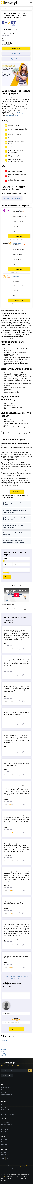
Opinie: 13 (23, 21)
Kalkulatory (4, 1144)
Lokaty (3, 1097)
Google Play (8, 1075)
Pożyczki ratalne (5, 1129)
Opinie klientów (16, 59)
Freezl (2, 1051)
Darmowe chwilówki (6, 1124)
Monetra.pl (4, 1049)
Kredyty (3, 1101)
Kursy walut (4, 1139)
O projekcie (4, 1152)
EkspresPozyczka (17, 210)
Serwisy (4, 1136)
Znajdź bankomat (6, 1092)
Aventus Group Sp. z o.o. (16, 272)
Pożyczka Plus (17, 243)
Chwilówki (4, 1119)
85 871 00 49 (16, 112)
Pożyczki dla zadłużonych (8, 1114)
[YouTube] (3, 1158)
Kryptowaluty (4, 1142)
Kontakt (3, 1154)
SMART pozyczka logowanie (12, 198)
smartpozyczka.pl (24, 114)
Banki (3, 1084)
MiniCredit (16, 276)
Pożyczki (3, 1107)
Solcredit (3, 1056)
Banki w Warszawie (6, 1087)
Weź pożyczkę (19, 236)
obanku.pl (3, 1176)
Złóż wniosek (16, 48)
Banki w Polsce (5, 1090)
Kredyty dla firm (5, 1109)
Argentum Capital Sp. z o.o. (16, 239)
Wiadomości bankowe (7, 1094)
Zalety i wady (16, 53)
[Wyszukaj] (30, 1070)
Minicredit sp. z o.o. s (16, 304)
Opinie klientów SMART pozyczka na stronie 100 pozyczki (17, 977)
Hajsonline (4, 1040)
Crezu (2, 1042)
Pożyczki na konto (6, 1131)
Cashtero (3, 1047)
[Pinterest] (7, 1158)
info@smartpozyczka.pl (13, 115)
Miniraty (3, 1054)
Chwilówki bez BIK (6, 1122)
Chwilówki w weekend (7, 1127)
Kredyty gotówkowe (6, 1104)
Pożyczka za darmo (6, 1112)
